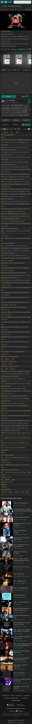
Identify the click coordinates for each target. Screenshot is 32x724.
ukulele (14, 70)
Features (12, 695)
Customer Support (16, 700)
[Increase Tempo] (8, 49)
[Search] (29, 2)
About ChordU (5, 695)
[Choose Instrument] (18, 70)
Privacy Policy (27, 695)
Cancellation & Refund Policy (11, 698)
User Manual (25, 698)
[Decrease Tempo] (2, 49)
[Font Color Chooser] (5, 129)
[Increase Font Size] (18, 129)
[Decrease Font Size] (11, 129)
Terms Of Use (19, 695)
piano (9, 70)
